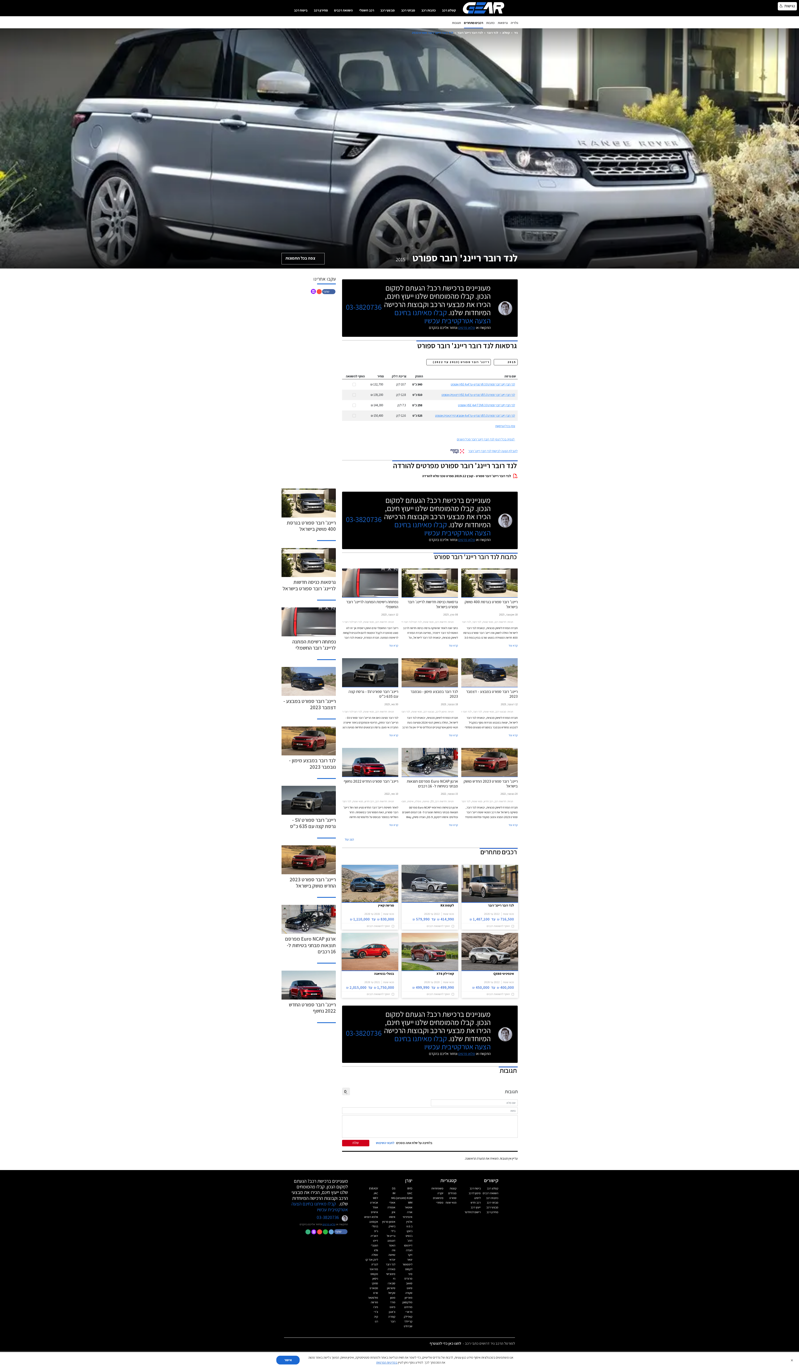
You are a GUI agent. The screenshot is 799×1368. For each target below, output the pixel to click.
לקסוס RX (447, 905)
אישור (288, 1360)
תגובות (456, 23)
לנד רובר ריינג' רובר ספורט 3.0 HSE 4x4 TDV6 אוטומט (486, 405)
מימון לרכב (475, 1193)
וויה (393, 1250)
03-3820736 (364, 307)
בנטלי (375, 1226)
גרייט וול (391, 1236)
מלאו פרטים (466, 327)
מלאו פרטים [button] (329, 1224)
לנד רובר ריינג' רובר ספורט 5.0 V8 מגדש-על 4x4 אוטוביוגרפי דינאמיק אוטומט (475, 415)
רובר (392, 1321)
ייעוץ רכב (476, 1207)
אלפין (409, 1222)
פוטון (392, 1298)
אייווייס (374, 1212)
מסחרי (439, 1202)
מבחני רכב (408, 10)
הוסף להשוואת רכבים (498, 926)
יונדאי (392, 1259)
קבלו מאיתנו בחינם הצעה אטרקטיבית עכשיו (442, 316)
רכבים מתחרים (473, 23)
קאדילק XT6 (445, 973)
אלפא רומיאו (371, 1217)
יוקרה (440, 1193)
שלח (356, 1142)
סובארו (391, 1283)
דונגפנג (391, 1240)
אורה (409, 1212)
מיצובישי (390, 1274)
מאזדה (391, 1269)
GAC (409, 1193)
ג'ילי (393, 1231)
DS (393, 1188)
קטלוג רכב (449, 10)
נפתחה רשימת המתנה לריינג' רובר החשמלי (314, 644)
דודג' (409, 1240)
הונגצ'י (374, 1245)
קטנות (453, 1188)
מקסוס (374, 1274)
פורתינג (408, 1307)
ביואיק (392, 1226)
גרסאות (503, 23)
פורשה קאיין (386, 905)
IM (394, 1193)
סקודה (408, 1293)
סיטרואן (391, 1288)
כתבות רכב (428, 10)
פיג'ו (375, 1307)
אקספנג (373, 1222)
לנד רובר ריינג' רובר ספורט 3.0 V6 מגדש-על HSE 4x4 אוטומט (483, 384)
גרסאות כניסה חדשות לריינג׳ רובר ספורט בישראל (309, 585)
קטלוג (506, 33)
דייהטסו (408, 1245)
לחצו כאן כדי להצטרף (445, 1343)
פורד (392, 1302)
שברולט (408, 1326)
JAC (375, 1193)
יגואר (409, 1259)
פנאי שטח (451, 1202)
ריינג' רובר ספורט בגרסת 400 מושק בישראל (311, 525)
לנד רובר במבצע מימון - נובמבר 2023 (312, 763)
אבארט (374, 1202)
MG (393, 1198)
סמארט (374, 1288)
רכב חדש (476, 1202)
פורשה (374, 1302)
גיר (516, 33)
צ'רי (376, 1312)
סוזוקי (375, 1283)
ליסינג (477, 1198)
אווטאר (408, 1207)
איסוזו (392, 1217)
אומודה (391, 1207)
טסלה (375, 1255)
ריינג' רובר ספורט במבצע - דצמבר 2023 (309, 704)
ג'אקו (409, 1231)
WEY (375, 1198)
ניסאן (375, 1278)
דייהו (375, 1240)
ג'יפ (376, 1231)
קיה (376, 1316)
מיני (410, 1274)
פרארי (409, 1312)
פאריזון (408, 1298)
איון (393, 1212)
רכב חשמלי (366, 10)
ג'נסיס (409, 1236)
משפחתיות (437, 1188)
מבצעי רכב (387, 10)
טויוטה (391, 1255)
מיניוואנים (438, 1198)
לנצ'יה (374, 1264)
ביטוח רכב (301, 10)
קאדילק (408, 1316)
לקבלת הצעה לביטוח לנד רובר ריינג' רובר (493, 451)
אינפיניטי (407, 1217)
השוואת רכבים (343, 10)
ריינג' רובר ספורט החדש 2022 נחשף (312, 1007)
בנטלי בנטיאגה (384, 973)
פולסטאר (373, 1298)
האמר (392, 1245)
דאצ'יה (374, 1236)
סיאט (409, 1288)
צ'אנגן (392, 1312)
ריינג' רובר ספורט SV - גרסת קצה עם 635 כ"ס (313, 823)
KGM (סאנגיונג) (404, 1198)
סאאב (409, 1283)
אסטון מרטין (388, 1222)
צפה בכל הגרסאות (505, 426)
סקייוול (391, 1293)
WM (410, 1202)
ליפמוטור (407, 1264)
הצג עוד (349, 839)
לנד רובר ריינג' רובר (470, 33)
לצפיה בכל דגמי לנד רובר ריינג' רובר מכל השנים (486, 439)
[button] (329, 291)
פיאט (392, 1307)
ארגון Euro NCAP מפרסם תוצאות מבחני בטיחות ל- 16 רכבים (310, 945)
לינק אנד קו (372, 1259)
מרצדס (408, 1278)
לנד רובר (492, 33)
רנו (376, 1321)
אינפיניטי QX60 (503, 973)
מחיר (380, 376)
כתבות (490, 23)
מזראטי (374, 1269)
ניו (394, 1278)
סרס (375, 1293)
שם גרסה (510, 376)
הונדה (409, 1250)
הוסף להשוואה (355, 376)
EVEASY (373, 1188)
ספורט (453, 1198)
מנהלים (452, 1193)
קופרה (391, 1316)
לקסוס (408, 1269)
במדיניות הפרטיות (386, 1362)
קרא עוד (513, 645)
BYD (409, 1188)
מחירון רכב (321, 10)
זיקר (410, 1255)
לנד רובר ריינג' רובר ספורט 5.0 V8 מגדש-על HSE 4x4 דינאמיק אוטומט (478, 395)
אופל (375, 1207)
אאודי (392, 1202)
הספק (419, 376)
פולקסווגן (407, 1302)
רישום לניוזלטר (472, 1212)
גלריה (514, 23)
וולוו (376, 1250)
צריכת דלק (399, 376)
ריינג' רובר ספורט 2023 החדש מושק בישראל (313, 882)
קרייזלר (408, 1321)
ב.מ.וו (409, 1226)
